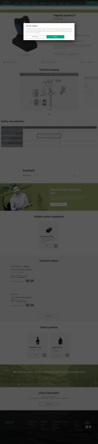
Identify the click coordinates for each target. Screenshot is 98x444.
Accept (52, 30)
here (46, 30)
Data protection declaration (49, 31)
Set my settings (35, 36)
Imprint (59, 31)
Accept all (55, 36)
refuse (30, 32)
